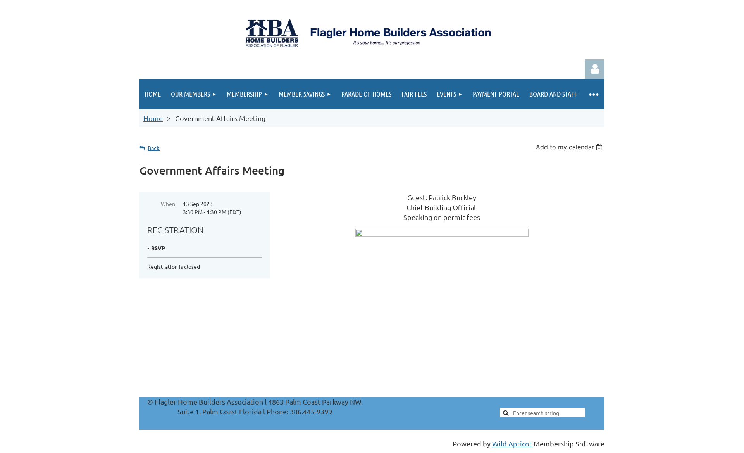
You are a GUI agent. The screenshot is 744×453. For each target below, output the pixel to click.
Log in (594, 69)
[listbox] (570, 147)
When (168, 203)
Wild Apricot (512, 443)
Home (153, 118)
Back (154, 148)
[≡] (593, 94)
